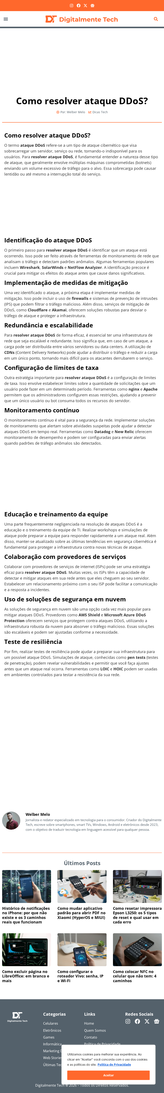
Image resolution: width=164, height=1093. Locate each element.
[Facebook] (78, 5)
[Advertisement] (82, 60)
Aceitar (108, 1075)
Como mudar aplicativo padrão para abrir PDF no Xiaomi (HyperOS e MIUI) (81, 913)
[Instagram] (71, 5)
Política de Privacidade (114, 1064)
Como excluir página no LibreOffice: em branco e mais (25, 976)
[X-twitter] (85, 5)
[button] (5, 18)
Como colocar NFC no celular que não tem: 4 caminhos (134, 976)
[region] (108, 1064)
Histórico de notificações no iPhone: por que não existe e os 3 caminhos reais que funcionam (26, 915)
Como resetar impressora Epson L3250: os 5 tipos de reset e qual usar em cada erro (137, 915)
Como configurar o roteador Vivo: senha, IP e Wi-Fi (80, 976)
